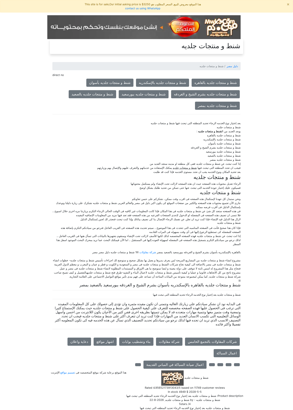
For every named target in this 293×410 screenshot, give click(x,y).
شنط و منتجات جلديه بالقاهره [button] (215, 83)
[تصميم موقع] (144, 27)
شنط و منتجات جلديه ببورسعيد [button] (144, 94)
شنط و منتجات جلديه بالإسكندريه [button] (162, 83)
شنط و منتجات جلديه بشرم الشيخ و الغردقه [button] (205, 94)
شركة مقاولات (147, 252)
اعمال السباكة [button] (227, 353)
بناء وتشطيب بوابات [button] (136, 342)
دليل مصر (232, 66)
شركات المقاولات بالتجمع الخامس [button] (212, 342)
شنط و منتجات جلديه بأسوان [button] (110, 83)
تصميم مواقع (67, 372)
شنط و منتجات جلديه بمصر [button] (217, 106)
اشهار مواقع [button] (105, 342)
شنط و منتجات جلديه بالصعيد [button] (92, 94)
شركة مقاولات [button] (169, 342)
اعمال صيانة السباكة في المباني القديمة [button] (175, 365)
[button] (237, 364)
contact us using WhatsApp (142, 8)
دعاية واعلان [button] (79, 342)
